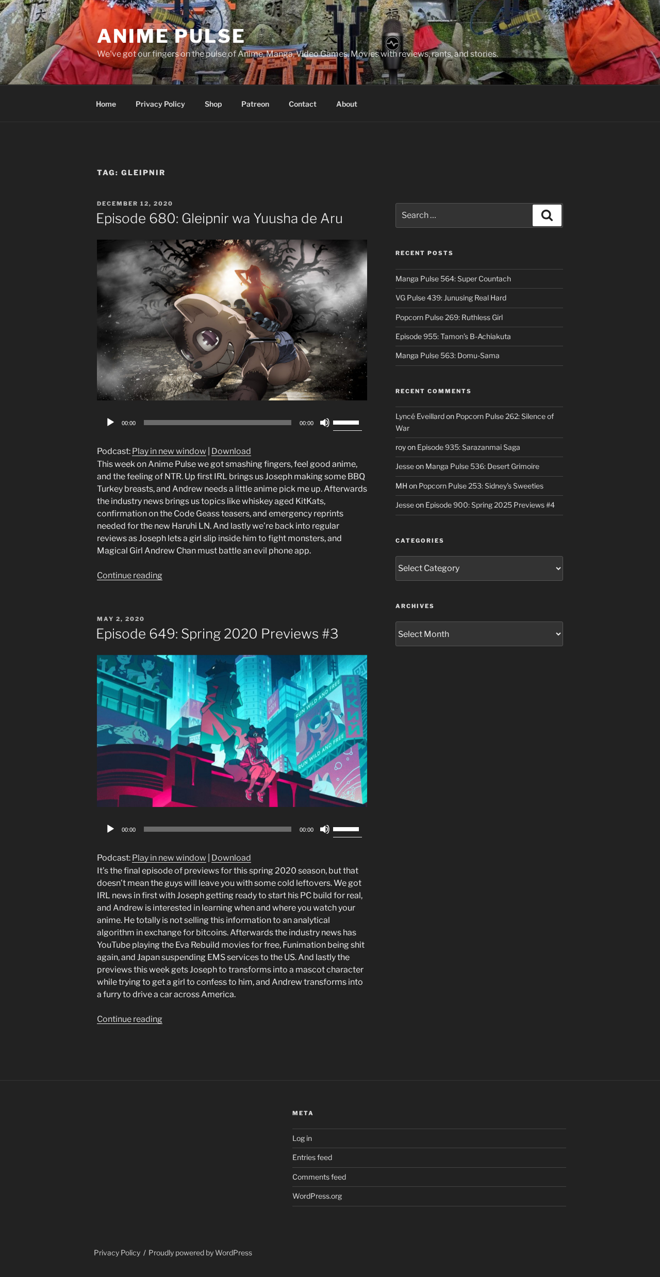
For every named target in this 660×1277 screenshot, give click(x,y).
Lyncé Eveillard (419, 416)
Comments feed (319, 1176)
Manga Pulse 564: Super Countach (453, 278)
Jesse (404, 466)
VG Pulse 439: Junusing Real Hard (450, 297)
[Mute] (325, 422)
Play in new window (169, 451)
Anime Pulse (171, 36)
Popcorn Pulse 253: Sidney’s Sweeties (481, 485)
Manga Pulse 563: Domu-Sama (447, 355)
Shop (213, 103)
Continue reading (129, 575)
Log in (302, 1138)
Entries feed (312, 1157)
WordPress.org (317, 1195)
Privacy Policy (160, 103)
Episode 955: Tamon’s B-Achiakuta (453, 336)
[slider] (347, 421)
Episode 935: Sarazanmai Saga (468, 447)
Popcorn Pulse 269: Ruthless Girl (449, 317)
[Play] (110, 422)
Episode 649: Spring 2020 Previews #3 (217, 634)
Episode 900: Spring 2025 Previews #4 (490, 504)
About (346, 103)
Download (231, 451)
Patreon (255, 103)
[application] (232, 422)
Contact (303, 103)
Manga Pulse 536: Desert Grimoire (482, 466)
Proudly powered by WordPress (200, 1252)
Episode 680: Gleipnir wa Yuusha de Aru (219, 218)
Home (106, 103)
